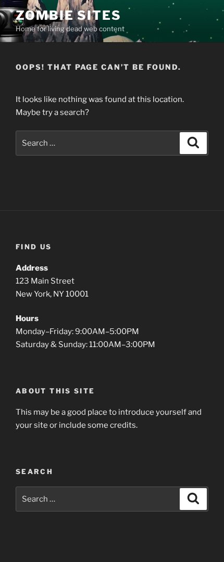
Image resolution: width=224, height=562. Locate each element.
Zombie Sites (68, 15)
